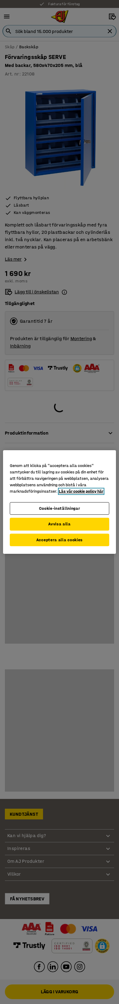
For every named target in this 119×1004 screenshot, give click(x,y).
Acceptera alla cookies (59, 539)
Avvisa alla (59, 524)
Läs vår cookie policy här (81, 491)
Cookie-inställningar (59, 508)
